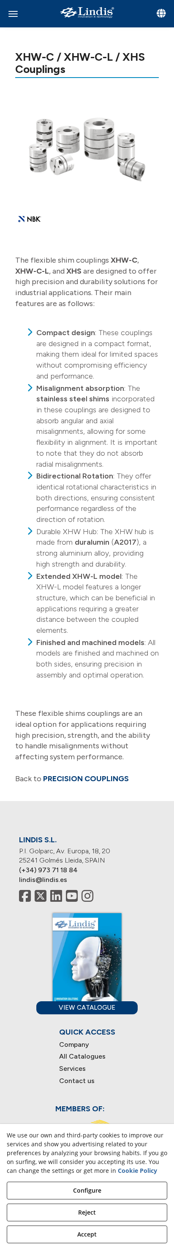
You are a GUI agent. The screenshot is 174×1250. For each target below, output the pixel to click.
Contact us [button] (77, 1081)
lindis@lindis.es (43, 880)
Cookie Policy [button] (137, 1171)
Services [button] (72, 1069)
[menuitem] (87, 1045)
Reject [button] (87, 1212)
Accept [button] (87, 1234)
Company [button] (74, 1044)
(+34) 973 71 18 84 (48, 870)
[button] (87, 12)
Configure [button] (87, 1190)
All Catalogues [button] (82, 1056)
